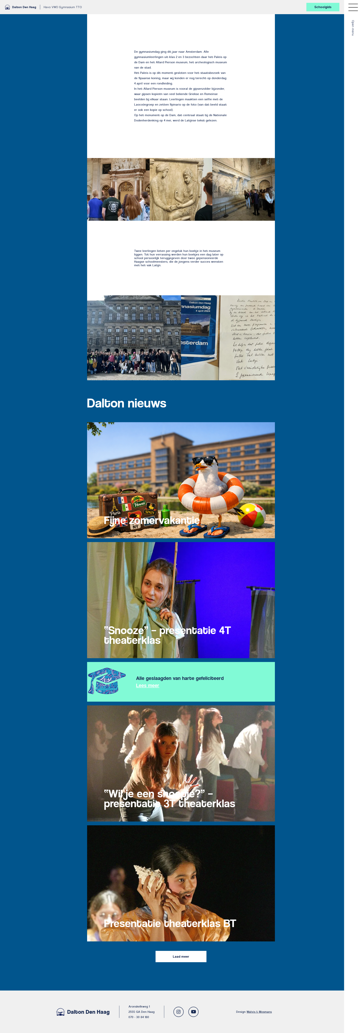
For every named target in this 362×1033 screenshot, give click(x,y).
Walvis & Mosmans (259, 1012)
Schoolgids (322, 7)
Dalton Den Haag (24, 7)
